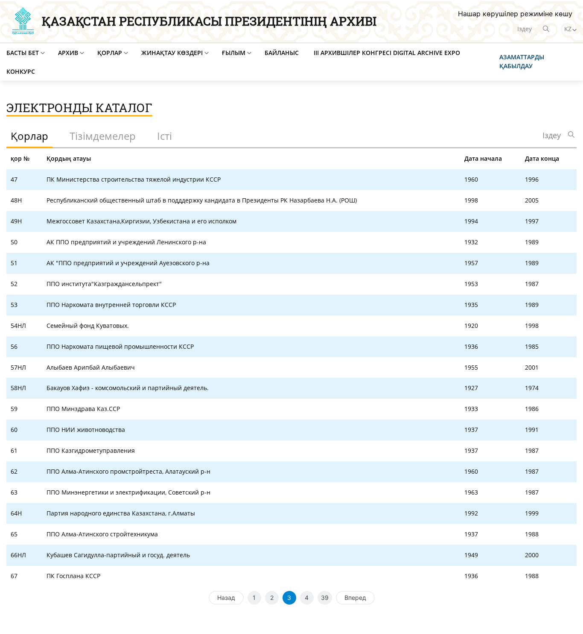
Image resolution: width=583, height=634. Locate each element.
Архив (68, 53)
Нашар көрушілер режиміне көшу (515, 13)
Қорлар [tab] (29, 136)
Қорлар (109, 53)
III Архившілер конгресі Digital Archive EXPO (387, 53)
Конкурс (20, 71)
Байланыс (282, 53)
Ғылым (233, 53)
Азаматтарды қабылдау (521, 61)
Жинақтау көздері (172, 53)
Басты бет (22, 53)
